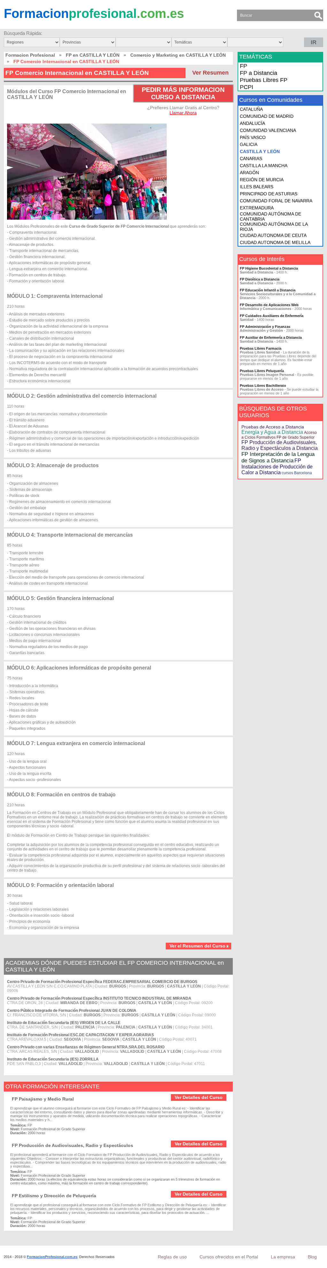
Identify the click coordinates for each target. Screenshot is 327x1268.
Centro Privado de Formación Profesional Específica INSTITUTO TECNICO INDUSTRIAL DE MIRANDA (99, 998)
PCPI (246, 87)
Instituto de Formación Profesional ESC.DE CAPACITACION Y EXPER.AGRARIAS (80, 1035)
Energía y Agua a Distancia (272, 432)
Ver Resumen (210, 72)
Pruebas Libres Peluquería (262, 371)
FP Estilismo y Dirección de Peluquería (54, 1195)
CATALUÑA (251, 109)
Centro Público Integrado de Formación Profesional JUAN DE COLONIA (71, 1010)
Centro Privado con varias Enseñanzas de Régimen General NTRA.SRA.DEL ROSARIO (85, 1047)
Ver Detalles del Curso (199, 1097)
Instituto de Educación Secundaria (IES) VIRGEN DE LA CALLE (63, 1022)
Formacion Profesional (30, 55)
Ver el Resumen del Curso (197, 945)
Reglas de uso (172, 1256)
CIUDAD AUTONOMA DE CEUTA (273, 235)
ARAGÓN (249, 172)
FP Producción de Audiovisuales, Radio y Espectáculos (72, 1145)
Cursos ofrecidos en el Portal (229, 1256)
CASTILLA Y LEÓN (260, 151)
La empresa (283, 1256)
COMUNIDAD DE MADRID (266, 116)
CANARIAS (251, 158)
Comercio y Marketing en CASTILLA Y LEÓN (178, 55)
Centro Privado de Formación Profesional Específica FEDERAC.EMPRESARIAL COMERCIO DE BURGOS (102, 981)
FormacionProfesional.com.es (52, 1257)
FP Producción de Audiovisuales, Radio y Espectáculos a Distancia (279, 445)
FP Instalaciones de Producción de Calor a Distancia (277, 466)
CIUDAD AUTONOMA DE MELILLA (275, 242)
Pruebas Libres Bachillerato (263, 385)
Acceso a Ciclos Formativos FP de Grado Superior (279, 435)
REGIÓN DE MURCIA (262, 179)
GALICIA (248, 144)
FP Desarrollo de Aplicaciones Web (269, 305)
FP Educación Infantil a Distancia (267, 290)
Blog (312, 1256)
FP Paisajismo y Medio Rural (43, 1098)
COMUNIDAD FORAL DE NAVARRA (276, 200)
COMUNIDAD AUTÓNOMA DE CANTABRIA (270, 216)
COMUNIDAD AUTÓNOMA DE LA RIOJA (274, 227)
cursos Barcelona (297, 473)
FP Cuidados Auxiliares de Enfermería (271, 316)
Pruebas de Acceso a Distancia (272, 426)
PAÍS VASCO (253, 137)
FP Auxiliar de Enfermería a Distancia (271, 337)
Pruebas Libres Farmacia (260, 348)
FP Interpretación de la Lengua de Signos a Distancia (278, 457)
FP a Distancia (258, 73)
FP (243, 66)
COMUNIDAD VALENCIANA (268, 130)
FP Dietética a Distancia (259, 279)
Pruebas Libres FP (263, 80)
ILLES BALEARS (256, 186)
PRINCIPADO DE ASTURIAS (268, 193)
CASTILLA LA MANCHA (263, 165)
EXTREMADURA (257, 207)
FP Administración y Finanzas (265, 327)
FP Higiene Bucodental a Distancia (269, 268)
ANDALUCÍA (252, 123)
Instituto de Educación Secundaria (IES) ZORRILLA (53, 1059)
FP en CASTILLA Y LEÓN (92, 55)
